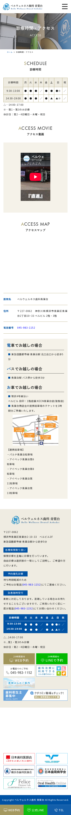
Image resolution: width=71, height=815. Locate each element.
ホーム (10, 52)
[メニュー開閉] (65, 7)
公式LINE (38, 810)
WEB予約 (14, 810)
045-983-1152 (26, 327)
